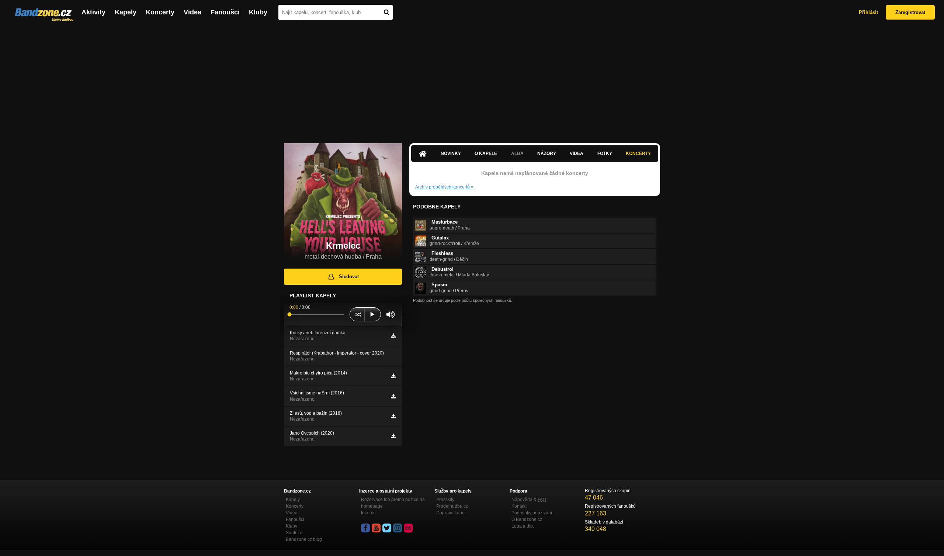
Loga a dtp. (522, 526)
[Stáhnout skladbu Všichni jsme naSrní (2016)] (393, 396)
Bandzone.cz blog (304, 539)
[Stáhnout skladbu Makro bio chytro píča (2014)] (393, 376)
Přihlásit (868, 12)
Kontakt (519, 506)
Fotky (604, 153)
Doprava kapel (451, 512)
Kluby (258, 12)
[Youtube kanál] (376, 528)
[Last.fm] (408, 528)
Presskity (445, 499)
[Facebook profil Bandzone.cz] (365, 528)
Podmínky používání (531, 512)
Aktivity (93, 12)
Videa (192, 12)
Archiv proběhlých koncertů (444, 187)
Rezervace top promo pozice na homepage (393, 503)
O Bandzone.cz (526, 519)
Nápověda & (528, 499)
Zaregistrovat (910, 12)
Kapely (125, 12)
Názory (546, 153)
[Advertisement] (472, 80)
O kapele (486, 153)
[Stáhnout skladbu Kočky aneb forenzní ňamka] (393, 335)
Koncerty (160, 12)
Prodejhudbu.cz (452, 506)
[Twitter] (386, 528)
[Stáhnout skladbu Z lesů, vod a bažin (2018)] (393, 416)
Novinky (451, 153)
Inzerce (368, 512)
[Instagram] (397, 528)
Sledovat (349, 276)
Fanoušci (225, 12)
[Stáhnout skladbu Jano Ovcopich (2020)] (393, 436)
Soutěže (294, 532)
